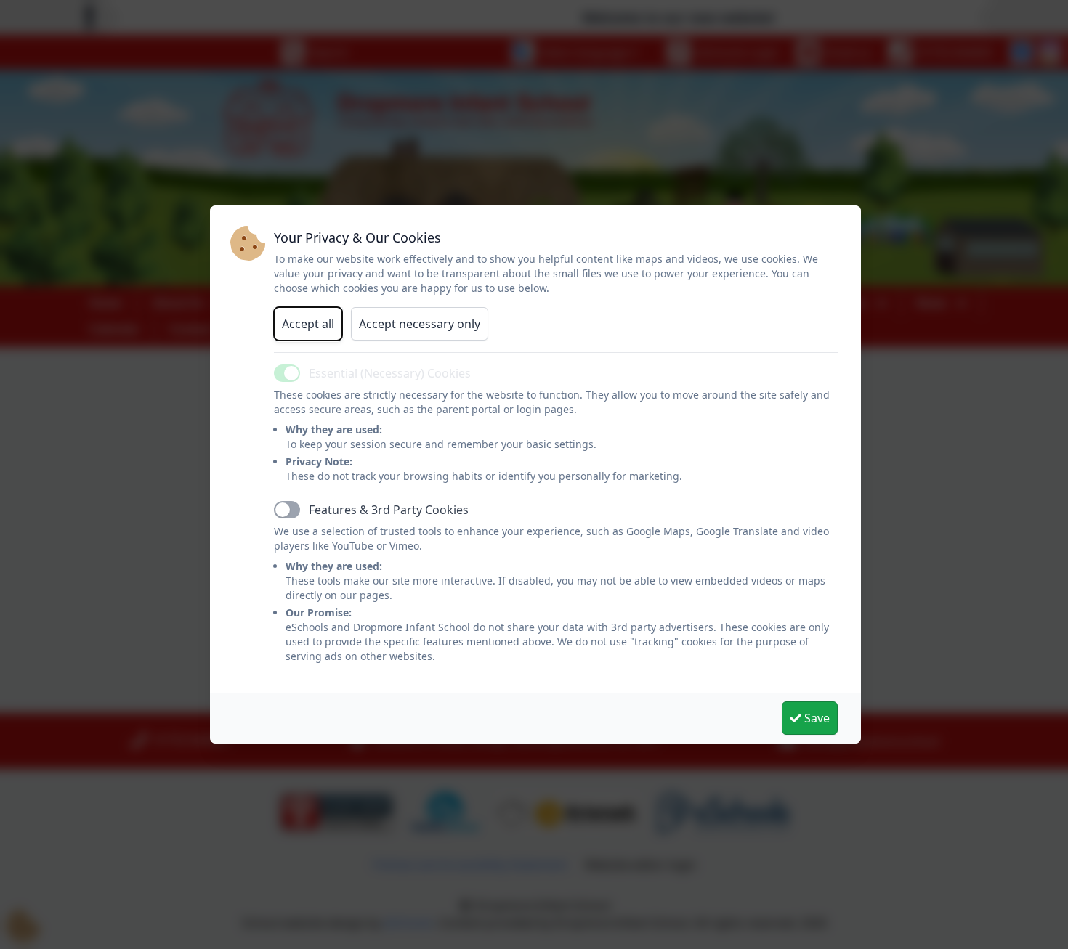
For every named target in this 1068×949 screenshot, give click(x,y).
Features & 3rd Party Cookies (389, 510)
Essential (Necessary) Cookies (390, 373)
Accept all (308, 324)
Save (815, 718)
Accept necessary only (419, 324)
